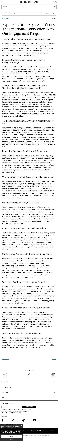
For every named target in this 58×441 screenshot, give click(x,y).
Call (29, 377)
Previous (5, 18)
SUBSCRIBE (29, 407)
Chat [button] (4, 377)
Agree (11, 436)
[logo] (29, 2)
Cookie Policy (9, 433)
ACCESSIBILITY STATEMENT (37, 430)
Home (3, 13)
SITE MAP (52, 430)
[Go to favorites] (53, 2)
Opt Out (11, 439)
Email (53, 377)
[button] (3, 2)
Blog (7, 13)
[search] (55, 7)
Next (54, 18)
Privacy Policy (16, 412)
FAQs (3, 398)
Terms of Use (5, 412)
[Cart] (55, 2)
